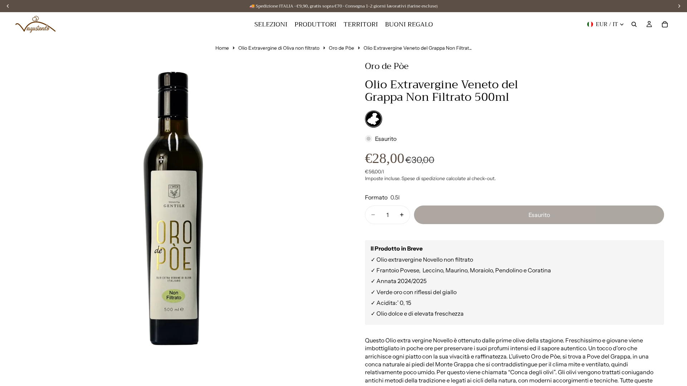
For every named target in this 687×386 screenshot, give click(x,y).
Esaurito (539, 214)
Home (222, 48)
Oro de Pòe (341, 48)
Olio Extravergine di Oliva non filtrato (279, 48)
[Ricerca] (634, 24)
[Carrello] (665, 24)
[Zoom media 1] (175, 211)
